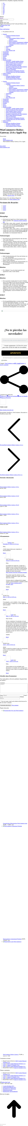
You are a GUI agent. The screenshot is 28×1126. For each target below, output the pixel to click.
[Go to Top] (14, 1122)
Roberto (10, 542)
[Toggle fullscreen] (3, 1124)
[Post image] (4, 485)
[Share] (2, 1124)
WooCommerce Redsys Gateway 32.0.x (9, 487)
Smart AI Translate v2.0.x (13, 1065)
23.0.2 (4, 208)
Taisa (4, 1066)
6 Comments (5, 364)
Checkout (7, 29)
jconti (12, 614)
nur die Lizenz (11, 195)
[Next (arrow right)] (2, 1125)
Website (22, 697)
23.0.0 (4, 205)
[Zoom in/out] (5, 1124)
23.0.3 (4, 209)
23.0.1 (4, 207)
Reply (4, 553)
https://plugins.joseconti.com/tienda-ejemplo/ (16, 572)
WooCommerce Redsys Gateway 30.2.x (9, 523)
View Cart (2, 29)
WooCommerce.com (5, 147)
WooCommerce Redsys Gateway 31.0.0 (9, 496)
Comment (2, 683)
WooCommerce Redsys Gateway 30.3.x (9, 514)
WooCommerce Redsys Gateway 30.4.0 (9, 505)
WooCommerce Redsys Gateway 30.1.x (9, 532)
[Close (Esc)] (0, 1124)
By (17, 363)
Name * (2, 695)
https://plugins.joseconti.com (6, 410)
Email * (25, 695)
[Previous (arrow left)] (0, 1125)
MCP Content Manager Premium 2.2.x (16, 1063)
